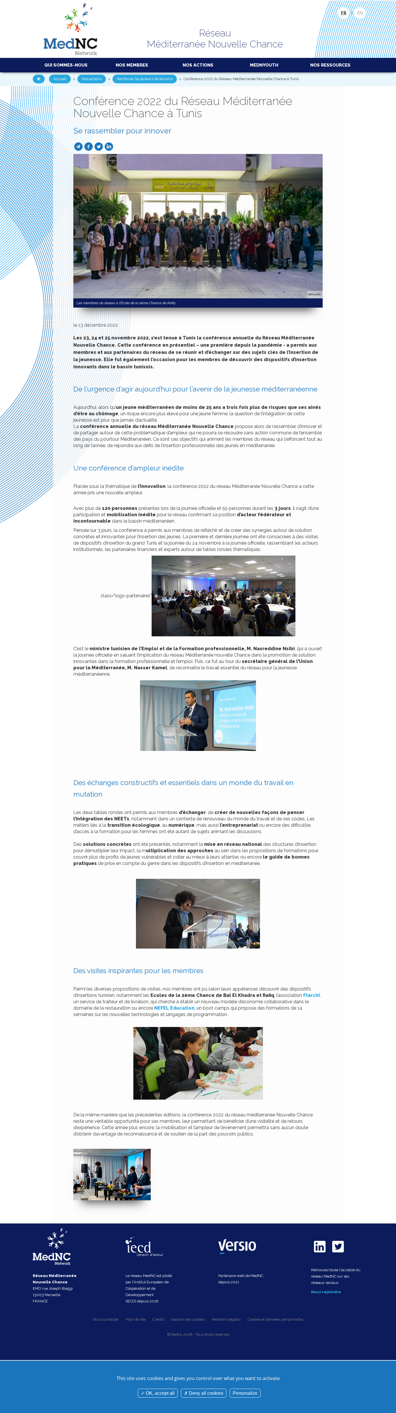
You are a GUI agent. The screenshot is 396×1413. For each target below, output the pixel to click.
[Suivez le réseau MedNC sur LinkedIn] (319, 1253)
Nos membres (132, 65)
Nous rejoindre (326, 1292)
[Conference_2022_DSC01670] (112, 1174)
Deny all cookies (205, 1393)
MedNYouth (264, 65)
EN (360, 13)
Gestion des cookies (188, 1319)
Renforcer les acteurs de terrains (144, 79)
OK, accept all (160, 1393)
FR (343, 13)
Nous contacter (106, 1319)
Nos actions (198, 65)
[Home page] (70, 28)
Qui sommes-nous (66, 65)
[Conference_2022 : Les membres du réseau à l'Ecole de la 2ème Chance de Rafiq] (198, 226)
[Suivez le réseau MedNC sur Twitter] (338, 1253)
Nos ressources (330, 65)
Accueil (59, 79)
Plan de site (136, 1319)
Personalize (245, 1393)
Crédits (158, 1319)
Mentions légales (226, 1319)
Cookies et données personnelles (276, 1319)
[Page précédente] (39, 79)
